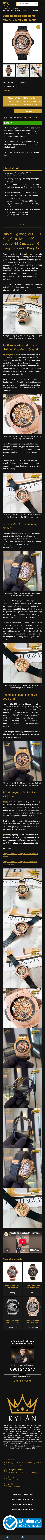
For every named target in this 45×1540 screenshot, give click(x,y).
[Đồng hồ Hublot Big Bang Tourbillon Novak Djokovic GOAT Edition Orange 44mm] (12, 1272)
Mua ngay (28, 111)
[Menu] (41, 4)
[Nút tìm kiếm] (36, 4)
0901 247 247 (30, 117)
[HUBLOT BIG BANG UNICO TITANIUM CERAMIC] (12, 1306)
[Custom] (7, 1537)
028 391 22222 (14, 1487)
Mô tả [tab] (22, 225)
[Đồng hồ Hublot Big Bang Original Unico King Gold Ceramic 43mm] (32, 1272)
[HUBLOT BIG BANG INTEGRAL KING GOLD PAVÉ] (32, 1306)
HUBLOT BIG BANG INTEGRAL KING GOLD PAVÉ (32, 1322)
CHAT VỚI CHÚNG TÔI (22, 1381)
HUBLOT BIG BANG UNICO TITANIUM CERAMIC (12, 1322)
